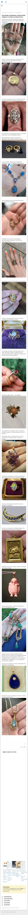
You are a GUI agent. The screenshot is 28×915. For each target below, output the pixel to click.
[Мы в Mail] (15, 912)
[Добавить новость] (14, 2)
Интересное (18, 12)
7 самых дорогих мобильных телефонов (14, 873)
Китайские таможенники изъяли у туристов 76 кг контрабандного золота (23, 876)
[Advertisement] (14, 806)
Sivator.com (8, 907)
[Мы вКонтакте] (3, 912)
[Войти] (6, 2)
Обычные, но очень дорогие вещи (18, 874)
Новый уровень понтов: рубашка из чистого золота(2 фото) (9, 876)
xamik (12, 12)
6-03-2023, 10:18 (5, 12)
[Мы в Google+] (10, 912)
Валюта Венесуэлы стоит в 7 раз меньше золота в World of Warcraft (5, 876)
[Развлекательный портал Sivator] (2, 2)
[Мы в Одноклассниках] (12, 912)
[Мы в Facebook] (8, 912)
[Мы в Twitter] (5, 912)
